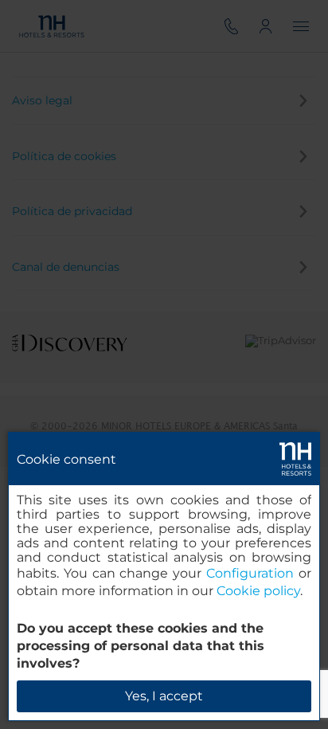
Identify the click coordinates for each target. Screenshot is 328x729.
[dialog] (164, 576)
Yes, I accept (164, 696)
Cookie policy (258, 590)
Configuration (250, 573)
